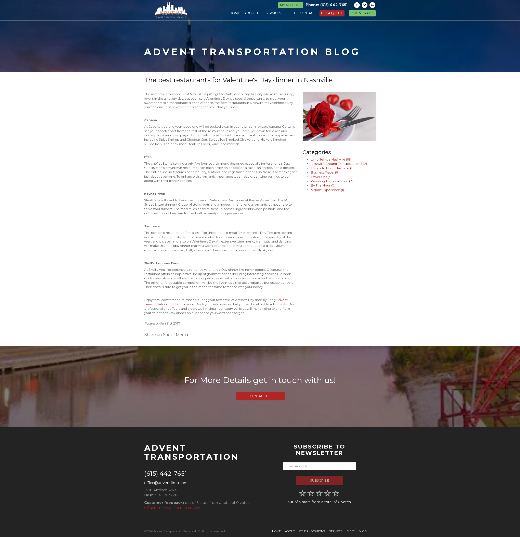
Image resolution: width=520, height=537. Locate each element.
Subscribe (319, 480)
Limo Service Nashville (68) (331, 159)
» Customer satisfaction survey (172, 508)
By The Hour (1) (322, 185)
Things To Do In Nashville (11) (332, 168)
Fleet (350, 531)
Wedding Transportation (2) (332, 181)
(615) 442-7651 (334, 5)
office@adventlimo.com (166, 483)
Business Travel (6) (325, 172)
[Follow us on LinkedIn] (372, 5)
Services (335, 531)
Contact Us (260, 396)
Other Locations (312, 531)
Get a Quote (332, 13)
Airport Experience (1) (327, 190)
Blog (363, 531)
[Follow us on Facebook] (357, 5)
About (290, 531)
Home (276, 531)
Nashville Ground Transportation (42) (339, 164)
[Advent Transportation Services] (171, 10)
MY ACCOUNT (291, 5)
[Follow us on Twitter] (364, 5)
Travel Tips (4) (321, 177)
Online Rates (362, 13)
